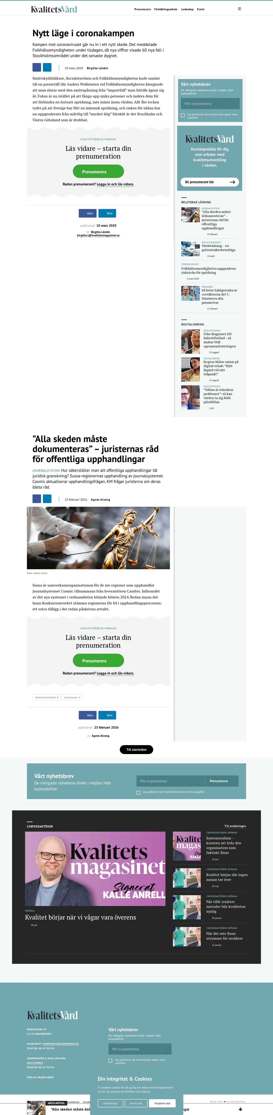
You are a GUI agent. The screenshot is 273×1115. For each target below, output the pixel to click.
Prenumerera (142, 9)
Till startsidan (136, 749)
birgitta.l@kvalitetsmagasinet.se (98, 235)
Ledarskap (187, 9)
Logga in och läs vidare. (115, 184)
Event (200, 9)
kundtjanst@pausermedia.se (61, 1043)
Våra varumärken (69, 1102)
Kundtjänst (89, 1102)
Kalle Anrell (35, 1062)
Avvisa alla (136, 1103)
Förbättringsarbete (166, 9)
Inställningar (110, 1103)
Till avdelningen (235, 826)
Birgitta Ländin (97, 68)
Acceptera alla (162, 1103)
